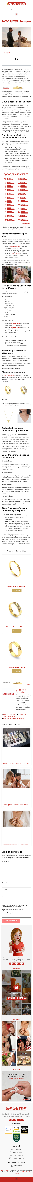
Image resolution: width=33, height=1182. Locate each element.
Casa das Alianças (9, 375)
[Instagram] (10, 964)
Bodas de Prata (15, 323)
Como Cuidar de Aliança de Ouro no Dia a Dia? (15, 844)
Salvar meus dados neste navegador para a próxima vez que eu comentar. (16, 906)
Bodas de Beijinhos (14, 246)
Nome (4, 883)
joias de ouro (5, 405)
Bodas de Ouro (15, 327)
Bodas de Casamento (18, 718)
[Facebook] (20, 964)
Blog (4, 718)
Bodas (9, 718)
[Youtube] (15, 964)
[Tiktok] (18, 964)
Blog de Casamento (6, 1170)
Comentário (6, 861)
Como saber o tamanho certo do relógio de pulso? (16, 763)
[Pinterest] (13, 964)
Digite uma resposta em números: (12, 909)
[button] (16, 14)
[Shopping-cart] (23, 964)
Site (3, 896)
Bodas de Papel (16, 253)
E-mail (4, 890)
